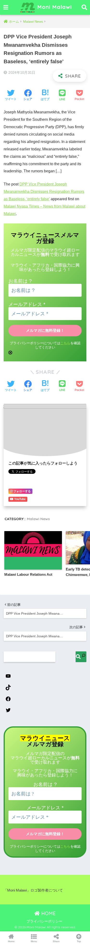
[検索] (81, 656)
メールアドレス (26, 304)
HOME (48, 913)
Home (11, 941)
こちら (65, 343)
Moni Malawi (54, 6)
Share (56, 941)
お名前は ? (20, 281)
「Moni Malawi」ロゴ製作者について (33, 890)
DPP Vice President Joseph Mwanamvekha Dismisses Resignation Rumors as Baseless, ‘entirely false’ (44, 191)
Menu (34, 941)
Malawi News (38, 519)
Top (79, 941)
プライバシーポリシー (44, 921)
